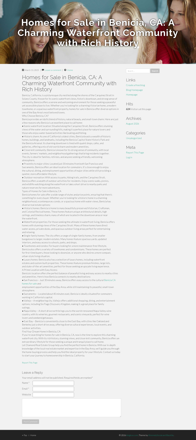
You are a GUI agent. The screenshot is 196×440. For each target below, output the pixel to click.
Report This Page (29, 362)
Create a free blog (135, 85)
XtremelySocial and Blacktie (161, 435)
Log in (129, 157)
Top (25, 435)
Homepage (131, 94)
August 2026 (132, 123)
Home (70, 70)
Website (26, 394)
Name (25, 382)
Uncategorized (134, 138)
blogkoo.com (132, 435)
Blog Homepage (134, 89)
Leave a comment (53, 70)
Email (25, 388)
